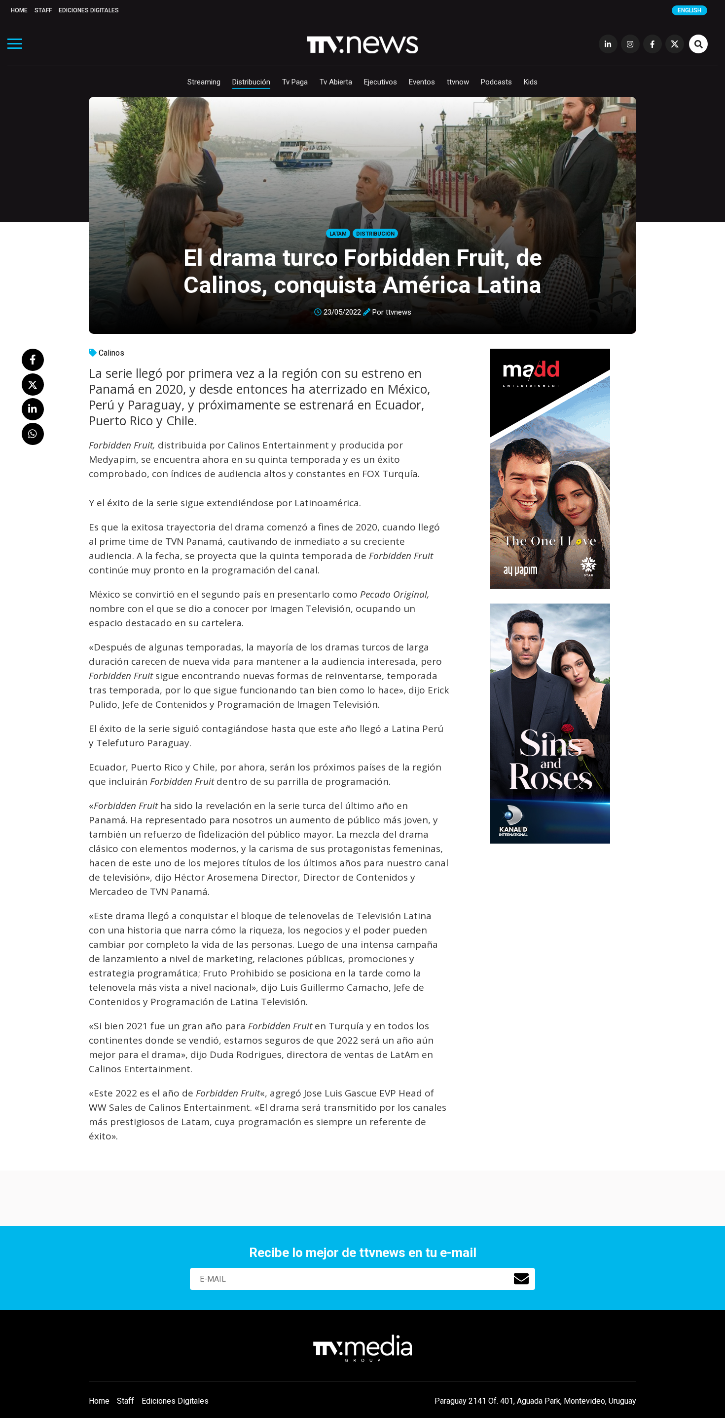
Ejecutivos (380, 82)
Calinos (111, 353)
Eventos (422, 82)
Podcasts (496, 82)
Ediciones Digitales (89, 10)
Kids (531, 82)
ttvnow (458, 82)
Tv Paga (295, 82)
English (689, 10)
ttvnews (398, 312)
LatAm (338, 234)
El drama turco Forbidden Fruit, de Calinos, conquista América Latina (362, 271)
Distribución (251, 82)
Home (19, 10)
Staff (43, 10)
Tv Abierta (336, 82)
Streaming (203, 82)
